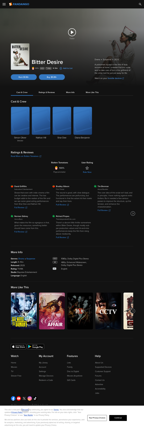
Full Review (19, 207)
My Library (43, 363)
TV (12, 371)
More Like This (92, 92)
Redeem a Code (46, 380)
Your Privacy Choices (97, 418)
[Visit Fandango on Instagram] (29, 398)
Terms (56, 410)
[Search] (140, 4)
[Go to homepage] (19, 4)
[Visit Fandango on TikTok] (35, 398)
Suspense (30, 258)
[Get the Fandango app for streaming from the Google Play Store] (35, 346)
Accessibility (100, 389)
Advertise (99, 384)
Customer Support (103, 371)
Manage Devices (46, 376)
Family (70, 367)
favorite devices (115, 78)
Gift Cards (71, 380)
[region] (72, 418)
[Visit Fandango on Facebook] (13, 398)
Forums (98, 376)
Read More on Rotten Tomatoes (25, 156)
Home (13, 363)
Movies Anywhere (74, 376)
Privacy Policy (17, 412)
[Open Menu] (4, 4)
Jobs (97, 393)
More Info (70, 92)
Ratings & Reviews (47, 92)
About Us (99, 363)
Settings (42, 371)
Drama (21, 258)
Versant (25, 410)
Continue (118, 418)
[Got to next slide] (132, 213)
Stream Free (16, 376)
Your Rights (28, 415)
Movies (14, 367)
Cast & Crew (21, 92)
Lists (69, 363)
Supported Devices (103, 367)
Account (42, 367)
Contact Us (99, 380)
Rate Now (87, 172)
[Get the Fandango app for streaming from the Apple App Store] (18, 346)
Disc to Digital (73, 371)
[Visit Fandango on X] (24, 398)
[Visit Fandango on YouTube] (18, 398)
